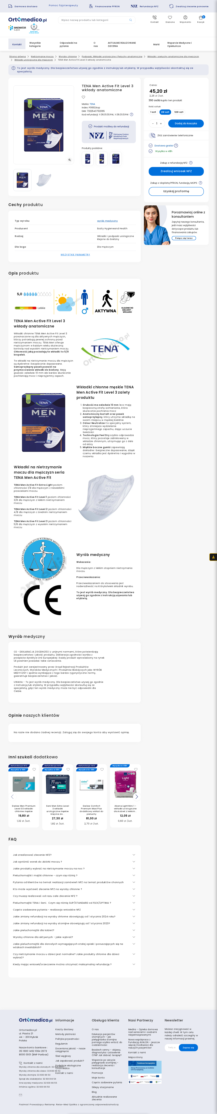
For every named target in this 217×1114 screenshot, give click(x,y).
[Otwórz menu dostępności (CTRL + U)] (213, 557)
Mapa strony (135, 1057)
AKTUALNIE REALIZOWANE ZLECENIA (122, 44)
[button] (154, 19)
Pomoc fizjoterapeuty (63, 5)
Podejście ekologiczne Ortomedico (68, 1067)
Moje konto (98, 1077)
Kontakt (17, 44)
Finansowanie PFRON (107, 6)
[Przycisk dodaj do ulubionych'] (83, 97)
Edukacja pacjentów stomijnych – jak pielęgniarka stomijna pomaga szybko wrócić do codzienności (107, 1040)
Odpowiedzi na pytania (68, 44)
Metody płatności (65, 1034)
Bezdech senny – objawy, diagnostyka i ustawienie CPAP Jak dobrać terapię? (107, 1052)
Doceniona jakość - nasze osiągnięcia (70, 1050)
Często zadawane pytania (107, 1082)
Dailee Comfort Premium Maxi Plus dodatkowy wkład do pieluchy (91, 810)
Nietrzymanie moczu (42, 56)
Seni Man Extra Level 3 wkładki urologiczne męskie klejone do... (57, 810)
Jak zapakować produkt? (69, 1060)
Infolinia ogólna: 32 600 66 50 (34, 1086)
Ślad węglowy (63, 1056)
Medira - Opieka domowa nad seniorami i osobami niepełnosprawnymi (143, 1032)
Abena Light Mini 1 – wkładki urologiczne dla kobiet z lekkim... (125, 808)
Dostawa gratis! (164, 145)
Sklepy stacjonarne (103, 1087)
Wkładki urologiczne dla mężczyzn (33, 59)
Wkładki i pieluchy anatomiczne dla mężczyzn (173, 56)
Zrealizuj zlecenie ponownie (192, 6)
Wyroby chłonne (68, 56)
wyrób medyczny (107, 220)
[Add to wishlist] (34, 769)
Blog (94, 1092)
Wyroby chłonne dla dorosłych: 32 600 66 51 (41, 1067)
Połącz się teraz (184, 238)
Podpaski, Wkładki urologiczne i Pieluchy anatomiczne (112, 56)
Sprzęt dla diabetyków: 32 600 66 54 (37, 1079)
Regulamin (61, 1043)
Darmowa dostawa (26, 6)
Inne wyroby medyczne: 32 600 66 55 (38, 1082)
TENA (92, 104)
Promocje (97, 1072)
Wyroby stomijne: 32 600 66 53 (34, 1075)
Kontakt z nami (64, 1073)
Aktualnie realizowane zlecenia (104, 1098)
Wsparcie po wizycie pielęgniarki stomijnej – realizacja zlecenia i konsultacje (105, 1064)
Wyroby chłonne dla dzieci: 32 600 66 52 (40, 1071)
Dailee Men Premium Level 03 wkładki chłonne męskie (24, 808)
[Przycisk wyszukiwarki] (130, 20)
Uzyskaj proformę (176, 191)
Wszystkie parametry (75, 254)
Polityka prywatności (67, 1039)
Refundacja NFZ (149, 6)
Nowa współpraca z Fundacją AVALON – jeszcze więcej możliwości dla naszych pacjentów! (144, 1043)
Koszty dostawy (64, 1029)
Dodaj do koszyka (186, 123)
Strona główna (17, 56)
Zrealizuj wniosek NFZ (176, 171)
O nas (96, 44)
